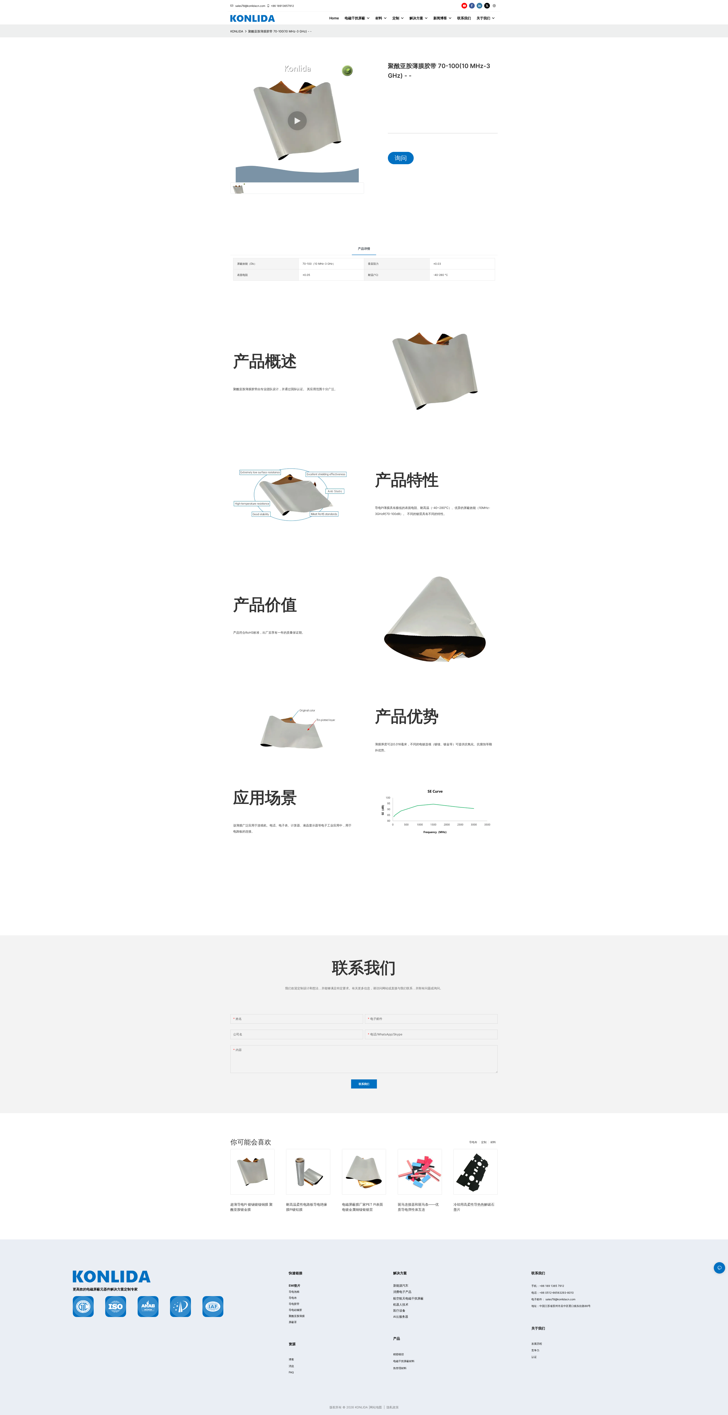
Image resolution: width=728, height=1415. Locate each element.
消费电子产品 (402, 1292)
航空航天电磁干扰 (408, 1298)
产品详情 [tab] (364, 248)
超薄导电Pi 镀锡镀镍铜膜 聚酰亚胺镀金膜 (251, 1207)
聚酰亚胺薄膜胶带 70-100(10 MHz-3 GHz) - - (279, 31)
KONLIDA (236, 31)
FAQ (291, 1372)
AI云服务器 (400, 1316)
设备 (399, 1310)
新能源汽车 (400, 1285)
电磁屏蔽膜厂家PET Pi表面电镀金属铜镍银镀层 (362, 1207)
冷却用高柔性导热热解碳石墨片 (473, 1207)
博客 (291, 1359)
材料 (493, 1142)
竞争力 (535, 1350)
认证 (534, 1356)
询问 (401, 158)
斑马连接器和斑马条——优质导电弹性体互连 (418, 1207)
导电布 (473, 1142)
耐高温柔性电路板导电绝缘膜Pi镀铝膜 (306, 1207)
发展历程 (536, 1343)
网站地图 (376, 1407)
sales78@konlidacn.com (250, 5)
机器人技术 (400, 1304)
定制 (483, 1142)
